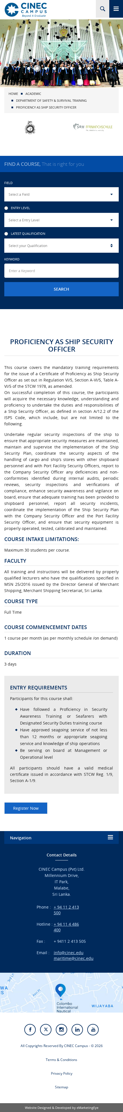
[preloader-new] (25, 9)
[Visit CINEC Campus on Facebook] (30, 1029)
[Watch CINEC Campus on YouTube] (93, 1029)
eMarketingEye (87, 1107)
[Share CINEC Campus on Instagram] (61, 1029)
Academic (33, 93)
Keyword (11, 259)
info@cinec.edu (69, 952)
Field (8, 182)
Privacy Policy (61, 1073)
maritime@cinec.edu (74, 958)
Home (13, 93)
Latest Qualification (28, 234)
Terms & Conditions (61, 1059)
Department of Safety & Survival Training (51, 100)
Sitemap (61, 1087)
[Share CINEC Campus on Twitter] (45, 1029)
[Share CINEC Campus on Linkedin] (77, 1029)
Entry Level (20, 208)
